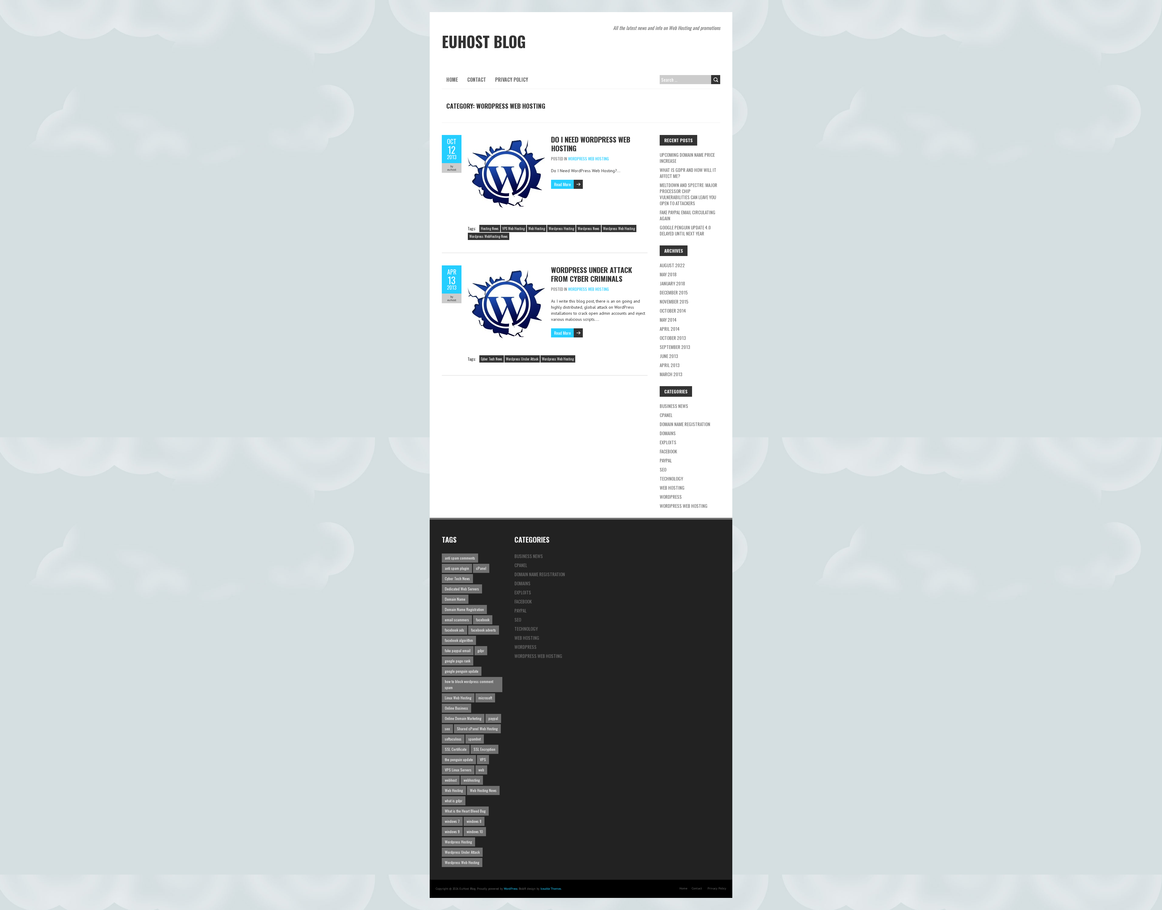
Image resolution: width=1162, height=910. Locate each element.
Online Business (456, 708)
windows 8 (474, 821)
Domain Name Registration (685, 424)
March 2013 (671, 374)
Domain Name (455, 599)
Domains (668, 433)
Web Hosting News (483, 790)
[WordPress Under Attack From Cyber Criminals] (506, 268)
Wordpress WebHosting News (488, 236)
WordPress (510, 889)
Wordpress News (588, 228)
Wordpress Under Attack (522, 358)
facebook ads (454, 629)
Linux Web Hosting (458, 697)
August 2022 (672, 265)
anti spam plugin (457, 568)
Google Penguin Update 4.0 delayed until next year (685, 230)
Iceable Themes (550, 889)
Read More (562, 184)
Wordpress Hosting (561, 228)
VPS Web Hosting (513, 228)
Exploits (668, 442)
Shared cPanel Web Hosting (477, 728)
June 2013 (669, 356)
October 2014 (673, 310)
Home (452, 79)
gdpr (481, 650)
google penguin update (461, 671)
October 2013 (673, 337)
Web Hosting (536, 228)
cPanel (666, 415)
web (481, 769)
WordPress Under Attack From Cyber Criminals (591, 274)
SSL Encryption (484, 749)
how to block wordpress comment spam (469, 684)
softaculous (453, 738)
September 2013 (675, 346)
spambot (474, 738)
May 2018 (668, 274)
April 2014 (670, 328)
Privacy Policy (511, 79)
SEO (663, 469)
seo (447, 728)
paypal (493, 718)
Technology (671, 478)
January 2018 (672, 283)
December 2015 (674, 292)
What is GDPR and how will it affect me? (688, 172)
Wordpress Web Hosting (588, 159)
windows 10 (475, 831)
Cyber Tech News (491, 358)
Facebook (668, 451)
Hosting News (490, 228)
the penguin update (459, 759)
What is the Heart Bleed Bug (465, 810)
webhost (451, 780)
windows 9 (452, 831)
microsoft (485, 697)
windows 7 (452, 821)
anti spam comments (460, 557)
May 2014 (668, 319)
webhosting (472, 780)
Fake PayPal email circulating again (687, 215)
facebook (482, 619)
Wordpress (671, 496)
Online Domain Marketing (463, 718)
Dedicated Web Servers (462, 588)
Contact (476, 79)
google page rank (457, 660)
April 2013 (670, 365)
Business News (674, 405)
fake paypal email (458, 650)
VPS (483, 759)
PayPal (666, 460)
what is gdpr (453, 800)
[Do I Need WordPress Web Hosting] (506, 138)
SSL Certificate (456, 749)
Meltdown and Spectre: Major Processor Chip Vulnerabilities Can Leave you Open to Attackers (688, 194)
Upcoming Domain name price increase (687, 157)
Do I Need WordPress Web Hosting (590, 143)
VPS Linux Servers (458, 769)
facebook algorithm (459, 640)
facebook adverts (483, 629)
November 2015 (674, 301)
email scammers (457, 619)
